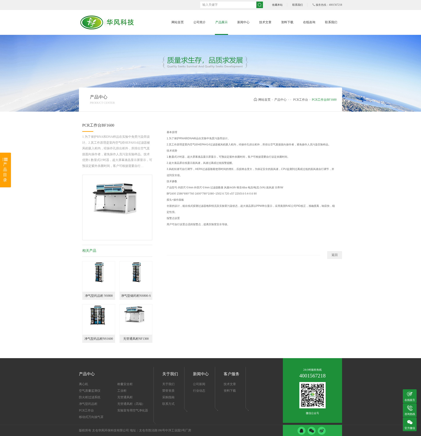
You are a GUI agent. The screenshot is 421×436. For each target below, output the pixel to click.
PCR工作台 (300, 99)
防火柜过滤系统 (89, 397)
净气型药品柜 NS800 (99, 295)
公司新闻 (199, 384)
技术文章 (265, 22)
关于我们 (168, 384)
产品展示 (221, 22)
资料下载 (287, 22)
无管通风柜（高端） (131, 404)
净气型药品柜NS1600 (98, 338)
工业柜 (122, 390)
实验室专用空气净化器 (132, 410)
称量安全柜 (125, 384)
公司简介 (199, 22)
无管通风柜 (125, 397)
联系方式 (168, 404)
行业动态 (199, 390)
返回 (335, 255)
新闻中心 (243, 22)
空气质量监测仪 (89, 390)
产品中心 (280, 99)
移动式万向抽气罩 (91, 417)
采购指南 (168, 397)
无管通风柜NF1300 (136, 338)
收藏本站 (277, 4)
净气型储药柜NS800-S (136, 295)
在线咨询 (309, 22)
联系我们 (297, 4)
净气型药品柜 (88, 404)
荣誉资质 (168, 390)
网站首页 (177, 22)
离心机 (83, 384)
